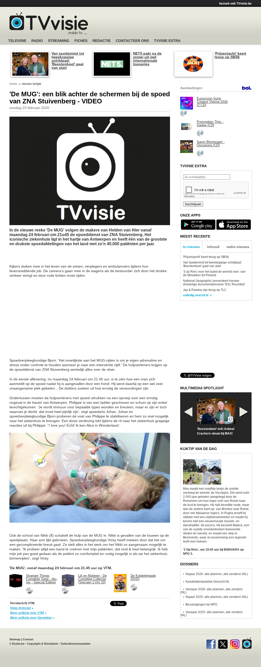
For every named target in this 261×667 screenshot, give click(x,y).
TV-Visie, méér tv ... (48, 23)
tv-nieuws (191, 247)
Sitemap (14, 639)
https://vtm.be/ (20, 608)
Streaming (58, 41)
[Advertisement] (179, 24)
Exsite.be (18, 643)
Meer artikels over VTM (27, 613)
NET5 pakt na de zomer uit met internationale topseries (147, 59)
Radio (37, 41)
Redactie (102, 41)
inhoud (213, 247)
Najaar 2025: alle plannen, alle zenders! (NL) (217, 597)
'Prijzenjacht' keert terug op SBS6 (230, 55)
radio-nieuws (238, 247)
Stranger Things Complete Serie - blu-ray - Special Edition (41, 579)
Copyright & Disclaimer (42, 643)
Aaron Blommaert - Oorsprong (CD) (211, 143)
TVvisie (247, 643)
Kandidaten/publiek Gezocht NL (208, 581)
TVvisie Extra (167, 41)
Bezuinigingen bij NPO (201, 604)
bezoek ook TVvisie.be (235, 3)
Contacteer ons (132, 41)
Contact (28, 639)
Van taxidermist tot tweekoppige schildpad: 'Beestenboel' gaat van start (67, 60)
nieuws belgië (31, 83)
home (13, 83)
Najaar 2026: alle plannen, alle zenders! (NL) (217, 574)
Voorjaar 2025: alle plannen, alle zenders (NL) (211, 613)
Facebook (211, 643)
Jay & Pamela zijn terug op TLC (205, 290)
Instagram (235, 643)
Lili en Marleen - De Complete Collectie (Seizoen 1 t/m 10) (92, 579)
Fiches (80, 41)
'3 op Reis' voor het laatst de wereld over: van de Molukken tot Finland (214, 273)
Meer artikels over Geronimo (31, 617)
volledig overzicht (195, 295)
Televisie (17, 41)
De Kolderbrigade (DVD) (143, 577)
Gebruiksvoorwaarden (75, 643)
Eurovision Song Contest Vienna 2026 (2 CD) (212, 102)
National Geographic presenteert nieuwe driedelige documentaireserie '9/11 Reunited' (214, 282)
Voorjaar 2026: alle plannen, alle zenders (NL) (211, 590)
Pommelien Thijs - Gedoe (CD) (210, 123)
